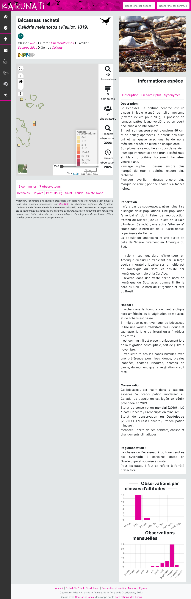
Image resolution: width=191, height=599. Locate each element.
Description (130, 95)
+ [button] (21, 76)
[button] (21, 81)
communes (27, 186)
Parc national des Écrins (128, 597)
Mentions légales (137, 588)
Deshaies (23, 193)
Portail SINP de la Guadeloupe (82, 588)
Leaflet (76, 173)
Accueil (59, 588)
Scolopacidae (27, 47)
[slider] (62, 166)
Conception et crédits (113, 588)
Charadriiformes (62, 43)
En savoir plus (151, 95)
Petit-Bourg (54, 193)
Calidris (57, 47)
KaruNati (63, 204)
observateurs (50, 186)
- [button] (21, 87)
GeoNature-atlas (84, 597)
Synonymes (172, 95)
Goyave (37, 193)
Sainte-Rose (94, 193)
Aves (33, 43)
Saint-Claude (74, 193)
